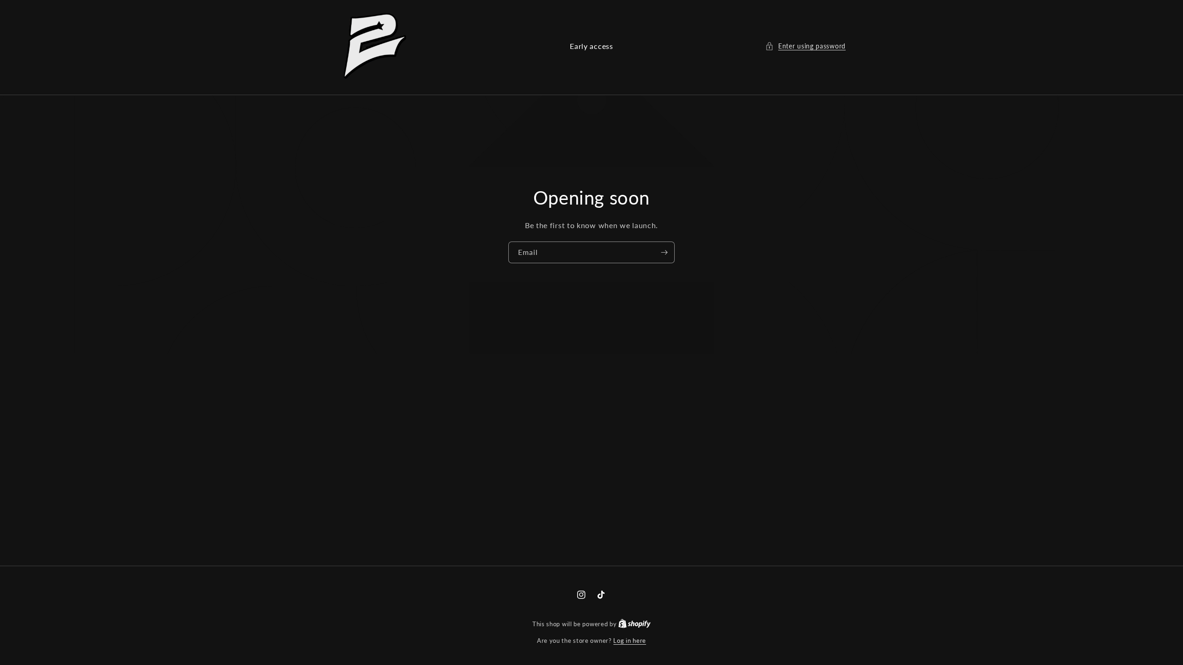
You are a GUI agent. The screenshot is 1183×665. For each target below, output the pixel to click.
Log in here (629, 640)
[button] (805, 46)
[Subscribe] (664, 252)
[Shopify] (634, 624)
